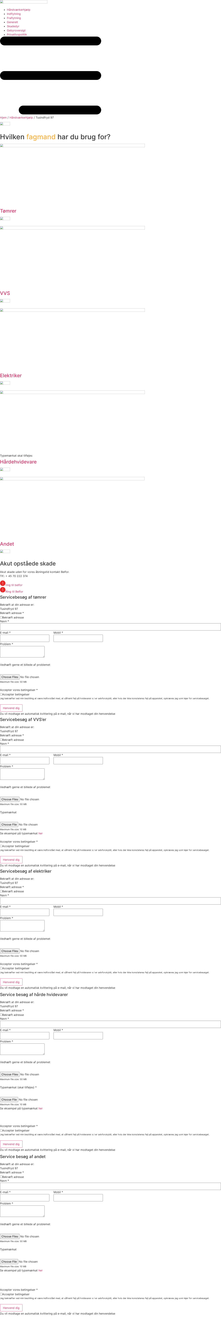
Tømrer (8, 211)
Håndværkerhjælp (21, 117)
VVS (5, 293)
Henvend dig (11, 708)
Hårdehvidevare (18, 462)
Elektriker (11, 375)
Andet (7, 544)
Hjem (3, 117)
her (41, 833)
